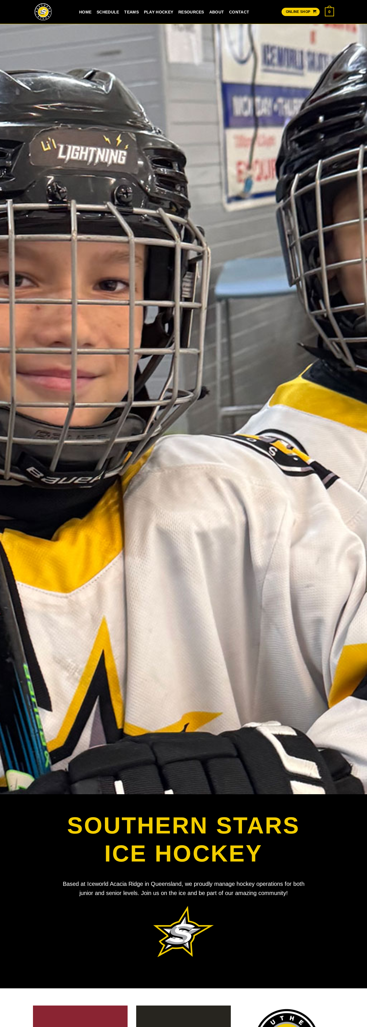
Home (85, 12)
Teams (131, 12)
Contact (239, 12)
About (216, 12)
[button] (329, 11)
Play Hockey (158, 12)
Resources (191, 12)
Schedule (108, 12)
